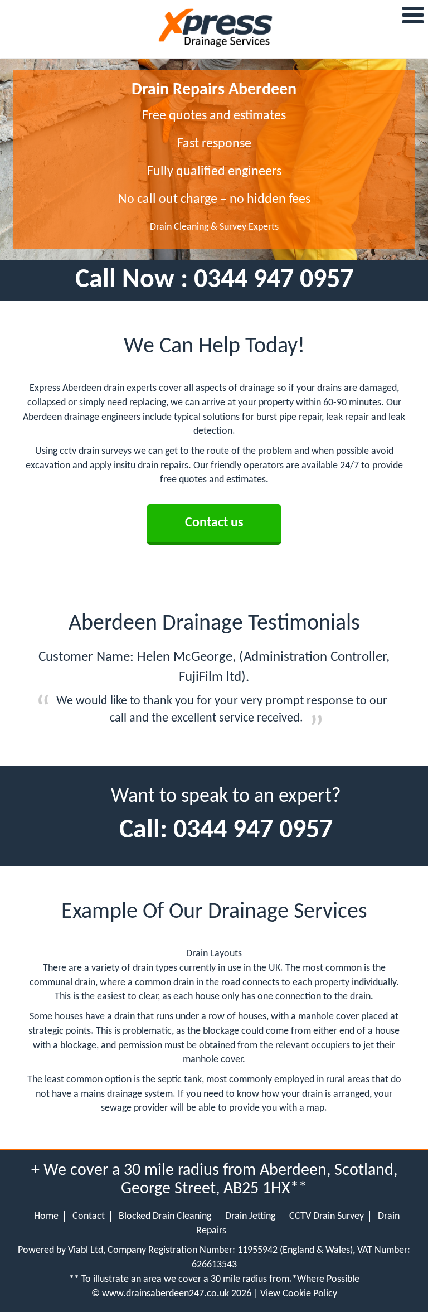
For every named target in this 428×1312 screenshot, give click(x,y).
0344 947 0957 (273, 280)
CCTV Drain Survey (326, 1216)
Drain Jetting (250, 1216)
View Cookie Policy (298, 1294)
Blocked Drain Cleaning (165, 1216)
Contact (88, 1216)
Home (46, 1216)
